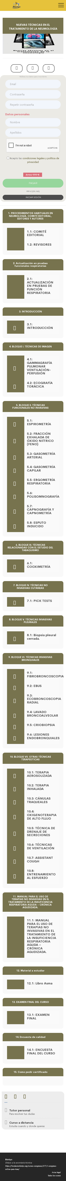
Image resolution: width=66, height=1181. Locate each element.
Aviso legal (56, 1172)
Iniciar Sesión (33, 197)
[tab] (5, 1097)
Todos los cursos (54, 1175)
